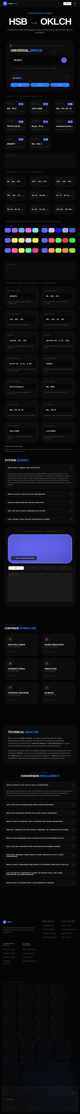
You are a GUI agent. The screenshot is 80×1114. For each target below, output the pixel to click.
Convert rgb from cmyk (60, 996)
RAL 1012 (67, 1081)
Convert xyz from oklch (27, 1061)
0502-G (26, 1083)
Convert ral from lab (57, 1014)
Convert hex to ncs (41, 1021)
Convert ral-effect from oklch (34, 1070)
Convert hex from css (57, 1038)
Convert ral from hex (57, 1009)
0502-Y (55, 1083)
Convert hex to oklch (45, 1043)
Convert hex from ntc (25, 1038)
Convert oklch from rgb (66, 1041)
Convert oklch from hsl (63, 1045)
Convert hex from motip (59, 1036)
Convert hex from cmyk (26, 998)
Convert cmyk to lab (43, 1005)
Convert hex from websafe (30, 1041)
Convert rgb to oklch (48, 1041)
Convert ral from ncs (57, 1016)
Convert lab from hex (57, 1003)
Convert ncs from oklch (28, 1059)
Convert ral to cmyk (10, 1012)
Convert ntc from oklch (46, 1074)
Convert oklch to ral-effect (12, 1070)
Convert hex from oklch (28, 1045)
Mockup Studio (9, 953)
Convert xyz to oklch (45, 1059)
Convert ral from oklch (28, 1056)
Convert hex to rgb (41, 985)
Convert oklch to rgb (10, 1043)
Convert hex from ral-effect (53, 1034)
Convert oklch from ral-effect (57, 1067)
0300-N (74, 1081)
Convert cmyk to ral (43, 1012)
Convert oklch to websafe (33, 1079)
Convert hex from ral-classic (33, 1032)
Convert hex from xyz (57, 1029)
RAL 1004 (29, 1081)
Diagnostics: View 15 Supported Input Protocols (36, 68)
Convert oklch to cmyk (10, 1052)
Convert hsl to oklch (45, 1045)
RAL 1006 (44, 1081)
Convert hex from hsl (57, 992)
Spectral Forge (9, 949)
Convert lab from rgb (57, 1000)
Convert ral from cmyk (59, 1012)
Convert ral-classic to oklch (47, 1061)
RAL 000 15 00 (72, 1083)
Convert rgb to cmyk (10, 996)
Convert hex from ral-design (12, 1034)
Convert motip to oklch (54, 1070)
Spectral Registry (49, 933)
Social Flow (66, 925)
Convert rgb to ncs (41, 1018)
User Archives (67, 933)
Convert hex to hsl (9, 992)
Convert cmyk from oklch (29, 1052)
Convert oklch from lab (64, 1052)
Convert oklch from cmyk (64, 1050)
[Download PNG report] (20, 85)
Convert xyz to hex (41, 1029)
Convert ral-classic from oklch (58, 1063)
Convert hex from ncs (25, 1021)
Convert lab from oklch (28, 1054)
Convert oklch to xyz (10, 1061)
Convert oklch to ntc (28, 1074)
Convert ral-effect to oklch (35, 1067)
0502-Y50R (62, 1083)
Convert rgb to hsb (9, 989)
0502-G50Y (33, 1083)
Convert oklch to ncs (10, 1059)
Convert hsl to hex (41, 992)
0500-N (5, 1083)
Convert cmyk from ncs (26, 1023)
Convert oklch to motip (31, 1072)
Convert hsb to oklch (45, 1047)
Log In (67, 3)
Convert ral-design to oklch (12, 1065)
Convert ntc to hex (9, 1038)
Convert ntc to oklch (68, 1072)
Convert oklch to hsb (10, 1050)
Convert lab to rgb (9, 1000)
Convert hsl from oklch (28, 1047)
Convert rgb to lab (41, 1000)
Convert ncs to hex (9, 1021)
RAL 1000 (68, 1079)
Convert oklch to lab (10, 1054)
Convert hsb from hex (25, 994)
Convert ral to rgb (9, 1007)
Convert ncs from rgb (57, 1018)
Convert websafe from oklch (53, 1079)
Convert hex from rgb (25, 985)
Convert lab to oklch (47, 1052)
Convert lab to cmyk (10, 1005)
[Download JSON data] (40, 85)
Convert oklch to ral (10, 1056)
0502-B (11, 1083)
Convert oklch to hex (10, 1045)
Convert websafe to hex (11, 1041)
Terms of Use (27, 957)
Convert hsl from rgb (25, 987)
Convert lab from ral (25, 1014)
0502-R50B (48, 1083)
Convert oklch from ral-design (34, 1065)
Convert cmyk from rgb (26, 996)
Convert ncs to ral (41, 1016)
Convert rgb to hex (9, 985)
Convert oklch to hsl (10, 1047)
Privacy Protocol (30, 961)
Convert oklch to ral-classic (36, 1063)
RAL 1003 (21, 1081)
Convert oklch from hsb (63, 1047)
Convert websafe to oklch (64, 1076)
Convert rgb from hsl (57, 987)
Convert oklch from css (11, 1076)
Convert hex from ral (25, 1009)
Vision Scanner (48, 929)
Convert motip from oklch (49, 1072)
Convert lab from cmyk (59, 1005)
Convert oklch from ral (62, 1054)
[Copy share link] (60, 85)
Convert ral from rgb (57, 1007)
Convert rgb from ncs (25, 1018)
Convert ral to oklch (45, 1054)
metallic (47, 568)
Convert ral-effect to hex (32, 1034)
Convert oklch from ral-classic (13, 1063)
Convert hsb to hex (41, 994)
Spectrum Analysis (49, 937)
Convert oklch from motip (11, 1072)
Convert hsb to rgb (41, 989)
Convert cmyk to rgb (43, 996)
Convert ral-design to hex (53, 1032)
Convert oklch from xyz (62, 1059)
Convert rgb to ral (41, 1007)
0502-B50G (19, 1083)
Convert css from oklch (45, 1076)
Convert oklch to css (28, 1076)
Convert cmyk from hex (60, 998)
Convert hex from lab (25, 1003)
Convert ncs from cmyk (59, 1023)
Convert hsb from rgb (25, 989)
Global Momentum (69, 929)
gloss (32, 568)
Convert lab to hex (9, 1003)
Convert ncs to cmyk (10, 1023)
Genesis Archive (29, 953)
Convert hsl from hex (25, 992)
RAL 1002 (13, 1081)
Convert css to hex (41, 1038)
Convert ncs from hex (57, 1021)
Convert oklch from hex (63, 1043)
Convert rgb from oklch (28, 1043)
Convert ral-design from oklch (13, 1067)
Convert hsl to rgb (41, 987)
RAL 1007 (52, 1081)
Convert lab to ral (41, 1014)
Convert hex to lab (41, 1003)
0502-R (41, 1083)
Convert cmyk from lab (26, 1005)
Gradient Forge (9, 957)
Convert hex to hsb (9, 994)
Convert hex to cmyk (43, 998)
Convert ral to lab (9, 1014)
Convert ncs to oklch (45, 1056)
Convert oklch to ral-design (56, 1065)
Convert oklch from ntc (11, 1074)
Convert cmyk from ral (26, 1012)
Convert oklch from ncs (62, 1056)
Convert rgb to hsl (9, 987)
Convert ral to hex (9, 1009)
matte (16, 568)
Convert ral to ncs (9, 1016)
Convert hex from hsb (57, 994)
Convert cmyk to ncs (43, 1023)
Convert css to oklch (63, 1074)
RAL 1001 (5, 1081)
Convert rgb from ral (25, 1007)
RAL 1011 (59, 1081)
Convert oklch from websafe (12, 1079)
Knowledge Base (29, 949)
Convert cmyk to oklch (45, 1050)
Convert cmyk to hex (10, 998)
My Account (66, 937)
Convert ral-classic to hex (12, 1032)
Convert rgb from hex (57, 985)
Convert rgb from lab (25, 1000)
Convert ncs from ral (25, 1016)
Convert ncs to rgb (9, 1018)
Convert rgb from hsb (57, 989)
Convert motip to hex (42, 1036)
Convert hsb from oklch (28, 1050)
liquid (64, 568)
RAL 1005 (36, 1081)
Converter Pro (48, 925)
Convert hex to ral (41, 1009)
